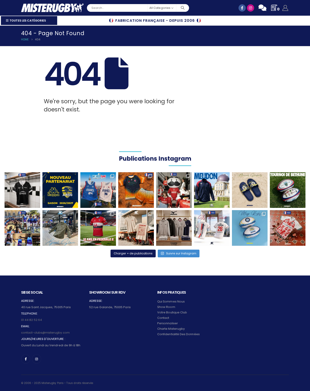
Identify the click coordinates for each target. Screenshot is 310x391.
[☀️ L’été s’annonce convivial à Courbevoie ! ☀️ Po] (136, 228)
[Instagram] (36, 359)
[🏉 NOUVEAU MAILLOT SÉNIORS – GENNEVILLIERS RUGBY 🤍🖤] (22, 190)
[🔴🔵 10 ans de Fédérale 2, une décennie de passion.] (98, 228)
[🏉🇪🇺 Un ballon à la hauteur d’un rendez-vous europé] (287, 190)
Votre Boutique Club (172, 312)
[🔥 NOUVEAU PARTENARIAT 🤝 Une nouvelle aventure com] (60, 190)
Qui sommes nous (171, 301)
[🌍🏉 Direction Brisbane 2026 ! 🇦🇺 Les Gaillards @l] (136, 190)
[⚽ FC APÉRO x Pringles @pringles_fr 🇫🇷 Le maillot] (174, 190)
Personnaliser (167, 323)
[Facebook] (25, 359)
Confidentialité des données (178, 334)
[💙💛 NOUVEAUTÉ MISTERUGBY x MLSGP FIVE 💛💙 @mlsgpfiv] (250, 228)
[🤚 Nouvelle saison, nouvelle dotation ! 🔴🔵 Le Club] (212, 190)
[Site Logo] (52, 7)
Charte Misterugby (171, 329)
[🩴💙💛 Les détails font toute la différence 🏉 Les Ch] (250, 190)
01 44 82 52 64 (31, 320)
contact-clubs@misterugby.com (45, 332)
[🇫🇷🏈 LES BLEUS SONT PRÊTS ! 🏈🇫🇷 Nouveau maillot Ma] (98, 190)
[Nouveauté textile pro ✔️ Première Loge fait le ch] (174, 228)
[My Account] (285, 8)
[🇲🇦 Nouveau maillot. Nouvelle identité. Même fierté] (287, 228)
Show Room (166, 307)
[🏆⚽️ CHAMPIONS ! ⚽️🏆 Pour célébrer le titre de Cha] (212, 228)
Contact (163, 318)
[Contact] (262, 7)
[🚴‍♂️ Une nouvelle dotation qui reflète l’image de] (60, 228)
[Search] (182, 8)
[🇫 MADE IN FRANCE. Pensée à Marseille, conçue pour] (22, 228)
